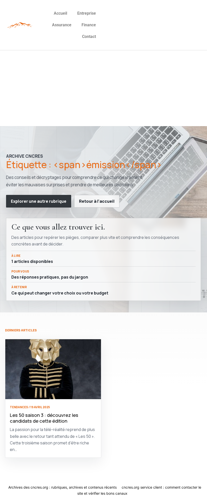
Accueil (60, 13)
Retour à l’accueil (97, 201)
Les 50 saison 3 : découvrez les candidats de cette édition (44, 418)
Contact (89, 36)
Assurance (61, 24)
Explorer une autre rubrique (38, 201)
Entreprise (86, 13)
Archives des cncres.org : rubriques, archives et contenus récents (62, 487)
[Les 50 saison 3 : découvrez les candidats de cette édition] (53, 369)
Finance (89, 24)
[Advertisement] (103, 88)
